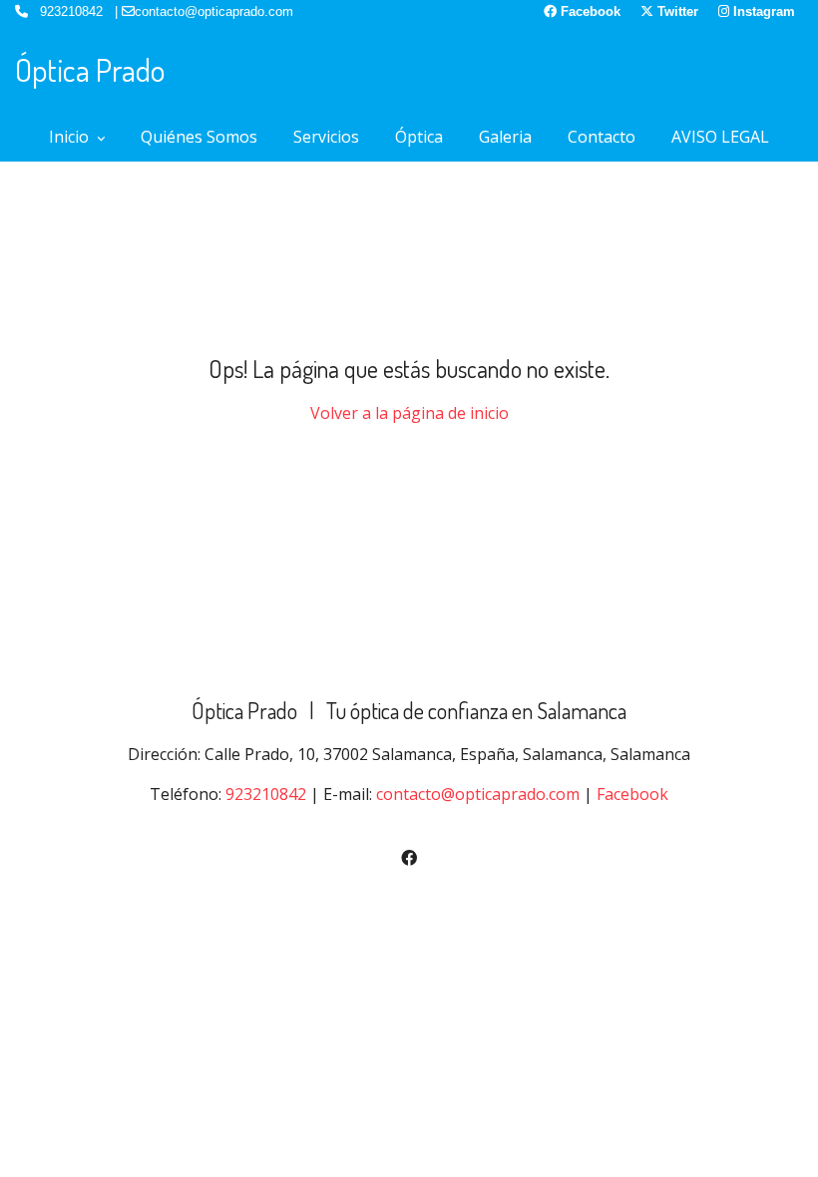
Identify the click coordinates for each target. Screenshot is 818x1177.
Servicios (326, 137)
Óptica (419, 137)
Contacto (601, 137)
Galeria (505, 137)
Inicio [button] (71, 137)
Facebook (632, 794)
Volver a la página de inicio (409, 413)
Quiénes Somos (199, 137)
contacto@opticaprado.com (478, 794)
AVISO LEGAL (720, 137)
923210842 (265, 794)
